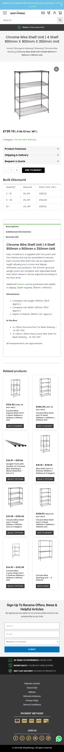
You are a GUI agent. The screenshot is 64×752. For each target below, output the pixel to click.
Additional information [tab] (18, 231)
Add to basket (33, 170)
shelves (21, 284)
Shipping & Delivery (16, 155)
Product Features (15, 149)
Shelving (39, 48)
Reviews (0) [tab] (12, 237)
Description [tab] (12, 226)
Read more (43, 586)
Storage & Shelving (23, 48)
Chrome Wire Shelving (25, 139)
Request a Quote (15, 161)
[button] (32, 149)
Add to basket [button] (14, 426)
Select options (15, 479)
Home (10, 48)
